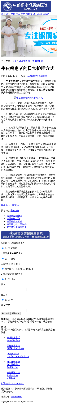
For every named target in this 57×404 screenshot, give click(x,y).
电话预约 (14, 205)
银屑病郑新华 (13, 218)
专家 (18, 14)
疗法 (28, 14)
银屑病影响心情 (14, 215)
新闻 (13, 14)
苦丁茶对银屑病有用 (17, 227)
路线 (42, 14)
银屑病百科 (24, 61)
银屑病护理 (37, 61)
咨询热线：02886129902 (12, 383)
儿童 (37, 14)
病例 (23, 14)
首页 (3, 14)
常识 (32, 14)
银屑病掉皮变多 (14, 221)
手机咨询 (5, 205)
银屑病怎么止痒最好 (17, 224)
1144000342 (16, 396)
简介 (8, 14)
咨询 (47, 14)
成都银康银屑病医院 (37, 76)
